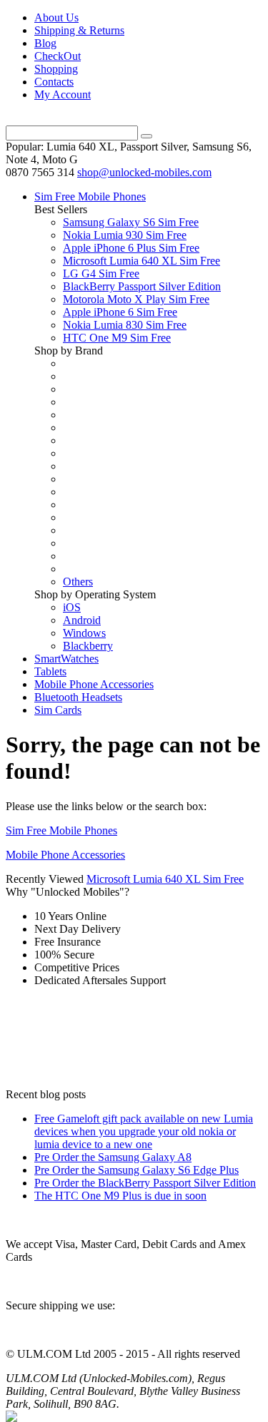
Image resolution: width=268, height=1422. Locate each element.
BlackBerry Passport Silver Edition (142, 286)
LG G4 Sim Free (101, 273)
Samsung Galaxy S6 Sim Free (131, 222)
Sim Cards (57, 710)
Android (82, 620)
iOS (72, 607)
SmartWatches (66, 659)
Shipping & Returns (79, 30)
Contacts (54, 82)
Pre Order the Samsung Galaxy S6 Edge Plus (136, 1170)
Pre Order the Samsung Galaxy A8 (113, 1157)
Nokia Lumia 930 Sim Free (125, 235)
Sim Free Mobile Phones (90, 196)
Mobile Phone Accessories (94, 684)
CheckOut (57, 56)
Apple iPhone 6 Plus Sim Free (131, 248)
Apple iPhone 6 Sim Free (120, 312)
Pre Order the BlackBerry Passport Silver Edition (145, 1183)
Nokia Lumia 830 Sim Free (125, 325)
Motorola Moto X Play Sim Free (136, 299)
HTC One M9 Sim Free (117, 338)
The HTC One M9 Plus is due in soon (120, 1196)
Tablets (50, 671)
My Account (62, 94)
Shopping (56, 69)
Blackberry (88, 646)
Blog (45, 43)
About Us (56, 17)
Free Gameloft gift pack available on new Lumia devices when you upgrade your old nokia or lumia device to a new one (143, 1131)
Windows (84, 633)
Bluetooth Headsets (78, 697)
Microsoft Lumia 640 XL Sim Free (141, 261)
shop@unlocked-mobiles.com (144, 172)
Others (78, 582)
